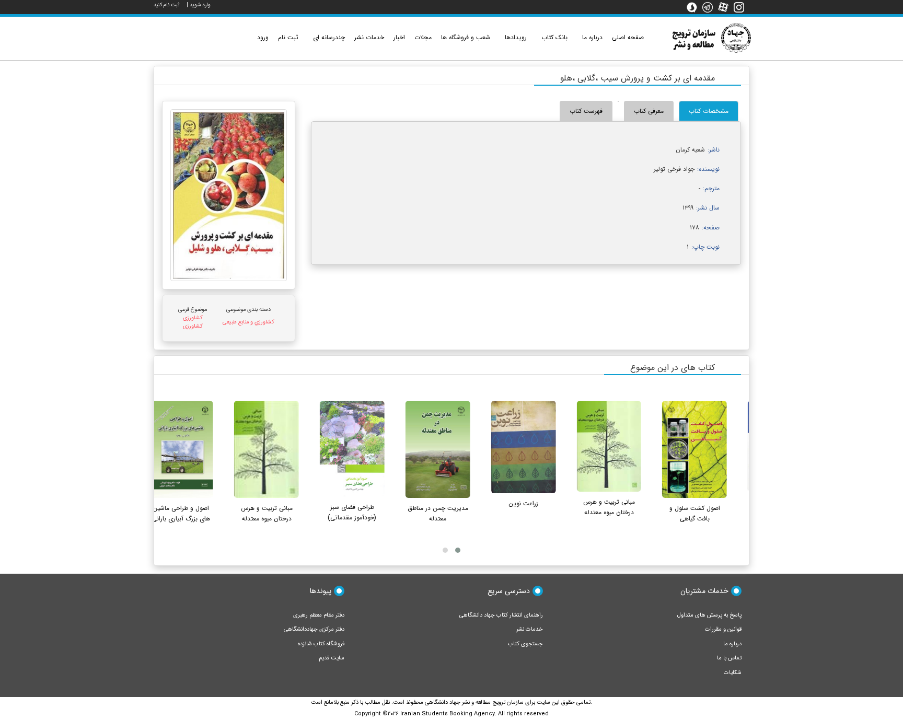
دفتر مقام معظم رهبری (318, 615)
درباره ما (732, 644)
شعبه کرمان (690, 150)
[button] (458, 550)
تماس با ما (729, 658)
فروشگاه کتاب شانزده (321, 644)
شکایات (733, 672)
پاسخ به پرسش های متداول (709, 615)
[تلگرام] (710, 7)
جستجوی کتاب (525, 644)
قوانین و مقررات (723, 629)
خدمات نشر (529, 629)
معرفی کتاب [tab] (649, 111)
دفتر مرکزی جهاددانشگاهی (314, 629)
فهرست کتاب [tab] (586, 111)
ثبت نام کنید (167, 5)
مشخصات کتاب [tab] (708, 111)
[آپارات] (726, 7)
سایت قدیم (331, 658)
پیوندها (320, 591)
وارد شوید (200, 5)
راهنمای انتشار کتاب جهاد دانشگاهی (501, 615)
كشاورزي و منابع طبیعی (248, 322)
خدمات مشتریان (704, 591)
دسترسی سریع (509, 591)
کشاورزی (193, 317)
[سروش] (694, 7)
